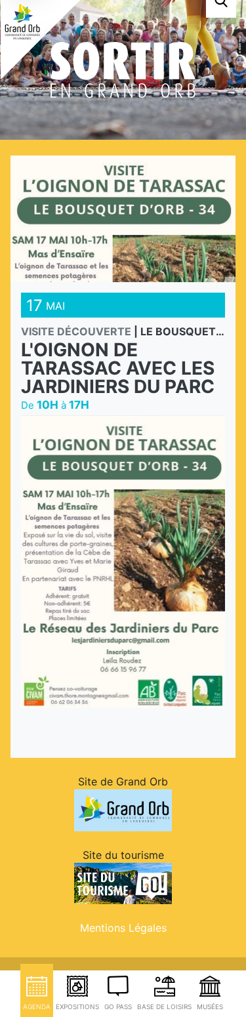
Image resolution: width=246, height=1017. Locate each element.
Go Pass (118, 1006)
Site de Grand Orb (123, 781)
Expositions (77, 1006)
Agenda (37, 1006)
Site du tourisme (123, 854)
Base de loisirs (164, 1006)
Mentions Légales (123, 927)
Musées (210, 1006)
